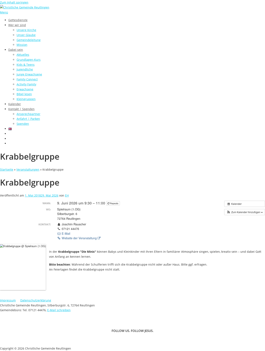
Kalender (14, 104)
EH (67, 195)
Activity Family (26, 84)
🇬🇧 (10, 129)
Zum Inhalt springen (14, 2)
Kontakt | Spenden (21, 109)
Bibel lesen (24, 94)
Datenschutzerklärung (35, 300)
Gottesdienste (18, 20)
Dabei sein (15, 50)
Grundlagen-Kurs (29, 60)
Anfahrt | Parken (28, 119)
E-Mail (65, 233)
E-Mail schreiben (59, 310)
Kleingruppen (26, 99)
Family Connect (27, 79)
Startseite (6, 169)
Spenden (23, 124)
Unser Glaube (26, 35)
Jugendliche (25, 69)
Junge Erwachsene (29, 74)
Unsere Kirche (26, 30)
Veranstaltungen (27, 169)
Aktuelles (23, 55)
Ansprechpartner (28, 114)
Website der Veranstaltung (79, 238)
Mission (22, 45)
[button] (244, 212)
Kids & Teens (26, 65)
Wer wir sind (17, 25)
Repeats (114, 203)
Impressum (8, 300)
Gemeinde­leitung (29, 40)
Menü (4, 12)
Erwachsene (25, 89)
